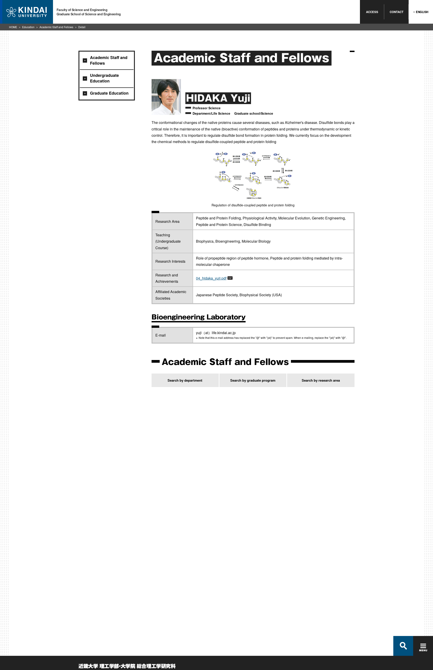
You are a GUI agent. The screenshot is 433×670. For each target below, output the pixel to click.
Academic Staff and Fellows (56, 27)
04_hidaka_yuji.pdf (211, 278)
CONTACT (396, 12)
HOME (13, 27)
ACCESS (372, 12)
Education (28, 27)
